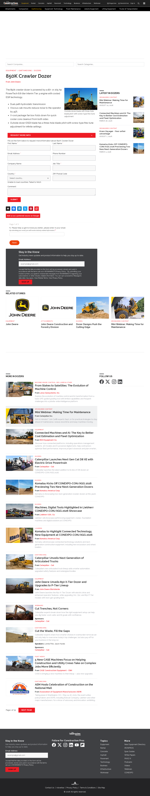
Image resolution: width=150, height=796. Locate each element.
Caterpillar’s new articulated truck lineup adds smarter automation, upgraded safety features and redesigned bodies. (62, 569)
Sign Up (25, 282)
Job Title (57, 164)
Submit (14, 200)
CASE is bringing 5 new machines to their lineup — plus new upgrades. (64, 674)
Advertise (60, 788)
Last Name (58, 143)
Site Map (101, 788)
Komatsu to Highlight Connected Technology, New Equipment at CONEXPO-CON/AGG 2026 (63, 533)
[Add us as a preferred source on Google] (36, 208)
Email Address (14, 153)
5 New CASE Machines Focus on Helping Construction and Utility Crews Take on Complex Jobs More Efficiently (65, 663)
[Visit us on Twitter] (107, 381)
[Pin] (31, 208)
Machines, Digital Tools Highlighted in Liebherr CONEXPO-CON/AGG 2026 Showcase (64, 509)
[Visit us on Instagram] (114, 381)
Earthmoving (25, 71)
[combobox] (40, 64)
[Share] (14, 208)
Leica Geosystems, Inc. (50, 393)
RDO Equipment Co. (48, 440)
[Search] (138, 3)
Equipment (11, 71)
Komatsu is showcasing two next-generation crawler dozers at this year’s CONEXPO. (65, 495)
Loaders (38, 528)
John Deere (16, 82)
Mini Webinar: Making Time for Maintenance (113, 101)
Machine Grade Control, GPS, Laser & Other (53, 382)
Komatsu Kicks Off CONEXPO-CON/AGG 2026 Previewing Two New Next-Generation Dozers (114, 146)
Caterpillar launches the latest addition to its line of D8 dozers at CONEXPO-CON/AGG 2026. (62, 471)
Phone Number (59, 153)
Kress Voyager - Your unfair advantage (112, 132)
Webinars (39, 605)
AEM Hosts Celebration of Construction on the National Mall (64, 686)
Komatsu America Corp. (50, 491)
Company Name (14, 164)
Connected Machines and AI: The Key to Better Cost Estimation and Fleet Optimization (114, 115)
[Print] (8, 208)
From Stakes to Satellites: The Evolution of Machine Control (61, 387)
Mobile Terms (43, 278)
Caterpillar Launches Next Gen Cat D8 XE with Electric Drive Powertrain (64, 461)
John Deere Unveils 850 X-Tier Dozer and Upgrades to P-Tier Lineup (60, 583)
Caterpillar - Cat (47, 467)
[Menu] (144, 3)
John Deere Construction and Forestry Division (57, 326)
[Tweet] (25, 208)
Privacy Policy (57, 278)
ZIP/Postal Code (60, 174)
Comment (12, 186)
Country (11, 174)
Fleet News (40, 656)
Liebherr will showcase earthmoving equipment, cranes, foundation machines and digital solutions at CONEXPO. (63, 519)
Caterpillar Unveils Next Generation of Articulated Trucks (59, 559)
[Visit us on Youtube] (77, 745)
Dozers (37, 71)
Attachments (47, 321)
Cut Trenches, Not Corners (51, 608)
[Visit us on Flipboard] (82, 745)
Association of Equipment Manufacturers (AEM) (60, 692)
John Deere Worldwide (50, 589)
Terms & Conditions (88, 788)
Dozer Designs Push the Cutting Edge (89, 326)
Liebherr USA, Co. (47, 515)
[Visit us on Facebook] (101, 381)
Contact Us (49, 788)
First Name (13, 143)
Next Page (26, 710)
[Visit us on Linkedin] (120, 381)
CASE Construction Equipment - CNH (56, 670)
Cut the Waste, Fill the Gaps (52, 631)
